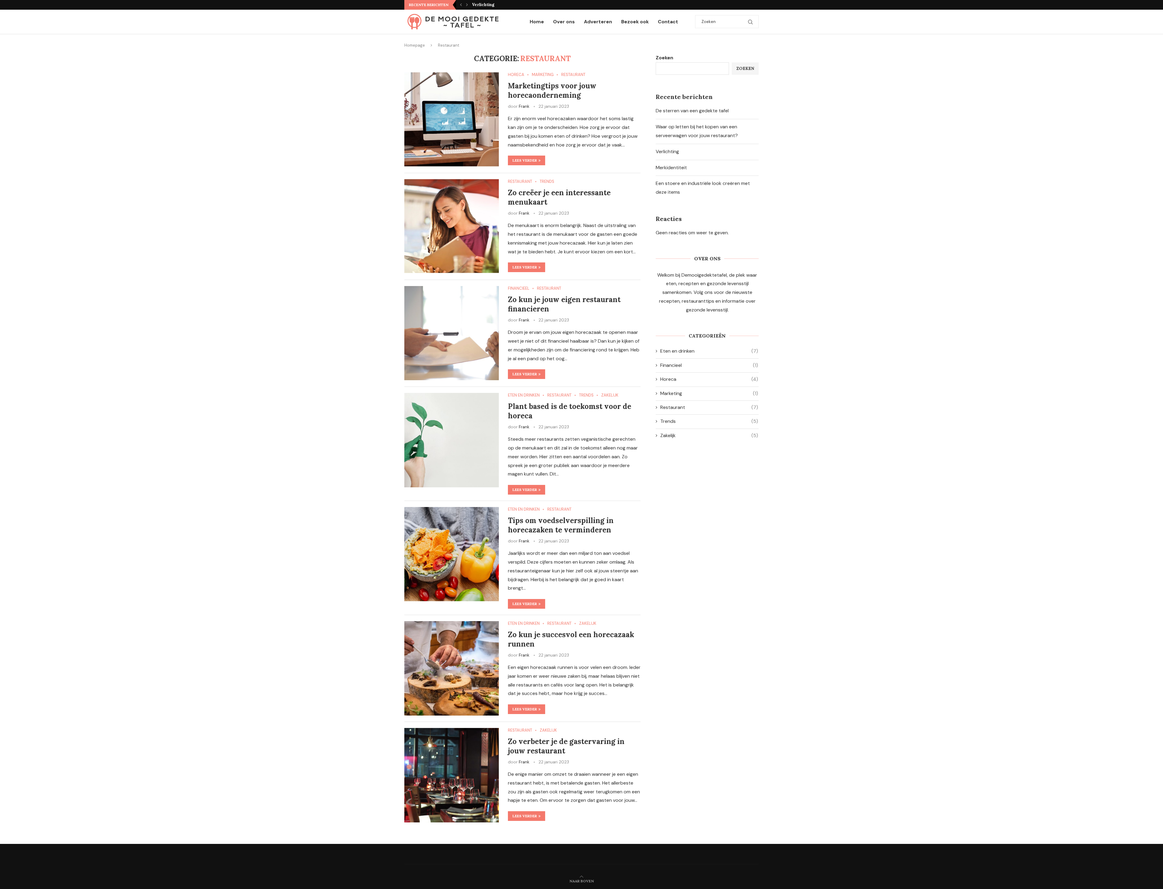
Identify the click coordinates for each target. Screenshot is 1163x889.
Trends (709, 421)
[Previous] (461, 5)
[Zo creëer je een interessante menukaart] (451, 226)
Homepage (414, 45)
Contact (668, 21)
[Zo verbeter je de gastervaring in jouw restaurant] (451, 775)
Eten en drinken (709, 351)
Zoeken (664, 57)
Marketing (709, 393)
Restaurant (709, 407)
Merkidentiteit (487, 4)
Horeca (709, 379)
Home (537, 21)
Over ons (564, 21)
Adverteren (598, 21)
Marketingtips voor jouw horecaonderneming (552, 90)
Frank (524, 106)
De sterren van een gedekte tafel (692, 110)
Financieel (709, 365)
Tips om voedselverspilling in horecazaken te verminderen (561, 525)
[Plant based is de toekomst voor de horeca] (451, 440)
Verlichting (667, 151)
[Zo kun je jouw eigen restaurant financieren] (451, 333)
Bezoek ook (635, 21)
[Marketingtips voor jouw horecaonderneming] (451, 119)
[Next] (467, 5)
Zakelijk (709, 435)
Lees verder (524, 160)
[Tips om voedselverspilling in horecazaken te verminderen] (451, 554)
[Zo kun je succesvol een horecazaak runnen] (451, 668)
